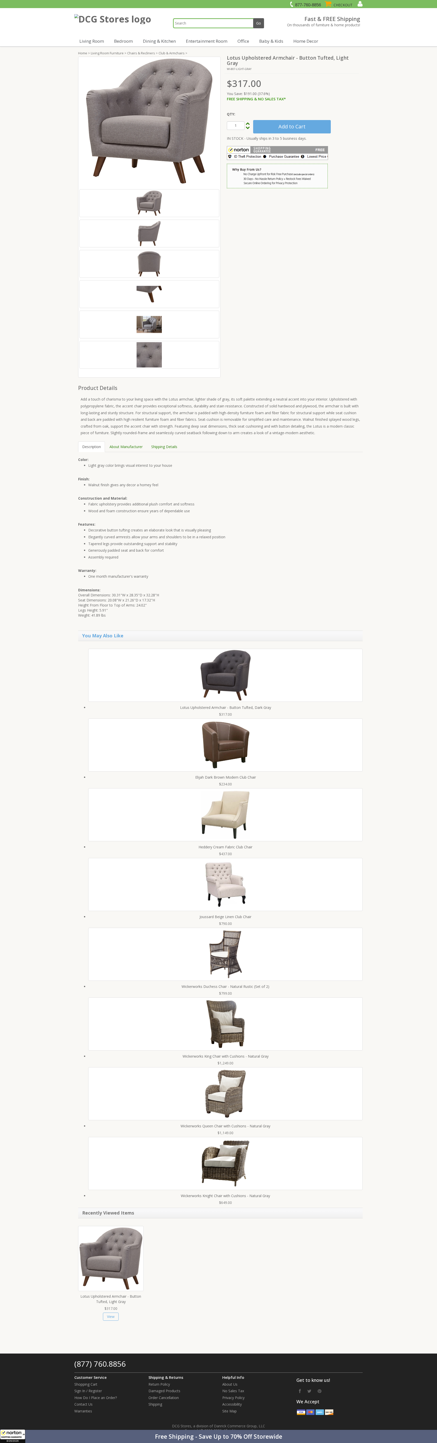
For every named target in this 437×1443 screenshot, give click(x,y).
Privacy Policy (233, 1397)
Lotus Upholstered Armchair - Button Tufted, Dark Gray (225, 707)
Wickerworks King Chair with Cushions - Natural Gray (226, 1056)
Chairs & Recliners (141, 53)
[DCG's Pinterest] (319, 1391)
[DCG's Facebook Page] (299, 1391)
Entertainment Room (206, 41)
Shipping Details (164, 446)
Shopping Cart (85, 1384)
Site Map (229, 1411)
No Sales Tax (233, 1390)
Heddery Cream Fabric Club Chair (225, 847)
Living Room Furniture (107, 53)
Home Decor (305, 41)
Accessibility (232, 1404)
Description (91, 446)
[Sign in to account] (359, 3)
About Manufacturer (126, 446)
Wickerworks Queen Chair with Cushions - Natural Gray (225, 1126)
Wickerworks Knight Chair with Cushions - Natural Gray (225, 1195)
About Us (229, 1384)
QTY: (231, 114)
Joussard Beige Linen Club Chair (225, 916)
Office (243, 41)
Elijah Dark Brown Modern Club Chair (225, 777)
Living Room (91, 41)
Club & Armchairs (172, 53)
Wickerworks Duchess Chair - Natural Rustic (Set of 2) (225, 986)
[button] (218, 1436)
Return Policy (159, 1384)
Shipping (155, 1404)
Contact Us (83, 1404)
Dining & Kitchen (159, 41)
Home (82, 53)
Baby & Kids (271, 41)
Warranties (83, 1411)
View (111, 1316)
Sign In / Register (88, 1390)
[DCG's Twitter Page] (309, 1391)
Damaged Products (164, 1390)
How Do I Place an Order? (95, 1397)
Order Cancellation (163, 1397)
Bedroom (123, 41)
